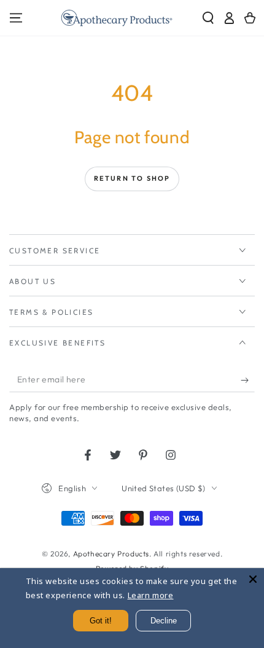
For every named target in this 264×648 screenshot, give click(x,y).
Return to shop (132, 178)
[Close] (253, 579)
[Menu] (16, 17)
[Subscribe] (248, 379)
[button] (208, 17)
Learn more (151, 595)
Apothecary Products (111, 553)
